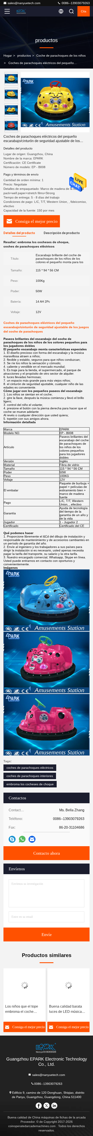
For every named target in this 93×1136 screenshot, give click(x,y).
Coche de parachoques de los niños (61, 55)
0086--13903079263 (75, 3)
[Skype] (12, 839)
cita (83, 11)
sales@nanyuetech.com (24, 3)
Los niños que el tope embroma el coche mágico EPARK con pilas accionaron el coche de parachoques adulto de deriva (24, 1009)
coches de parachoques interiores (29, 776)
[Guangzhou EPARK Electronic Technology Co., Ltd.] (21, 11)
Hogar (7, 55)
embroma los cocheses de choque (30, 784)
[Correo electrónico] (32, 839)
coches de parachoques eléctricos (29, 767)
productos (24, 55)
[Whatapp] (22, 839)
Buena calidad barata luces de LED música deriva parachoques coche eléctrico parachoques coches (65, 1009)
